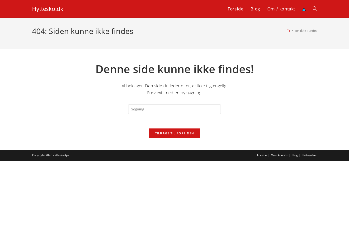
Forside (262, 155)
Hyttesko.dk (47, 9)
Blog (295, 155)
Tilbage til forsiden (174, 133)
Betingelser (309, 155)
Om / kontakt (279, 155)
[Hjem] (288, 30)
